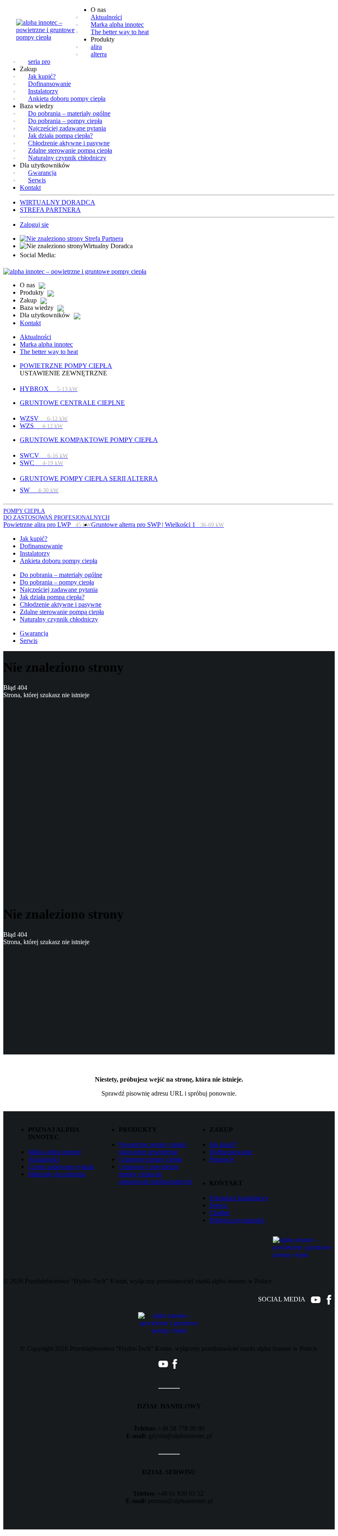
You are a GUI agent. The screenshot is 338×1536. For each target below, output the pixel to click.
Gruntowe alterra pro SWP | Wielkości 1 (157, 524)
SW (39, 489)
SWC (41, 462)
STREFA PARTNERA (50, 209)
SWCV (44, 455)
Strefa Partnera (103, 238)
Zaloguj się (34, 224)
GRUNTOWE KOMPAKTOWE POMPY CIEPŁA (89, 439)
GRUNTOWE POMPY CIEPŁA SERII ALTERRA (89, 478)
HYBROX (48, 388)
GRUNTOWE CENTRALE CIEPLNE (72, 402)
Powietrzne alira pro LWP (47, 524)
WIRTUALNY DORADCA (57, 202)
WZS (41, 425)
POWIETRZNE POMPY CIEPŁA (66, 365)
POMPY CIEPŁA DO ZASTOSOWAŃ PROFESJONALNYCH (56, 514)
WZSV (44, 418)
